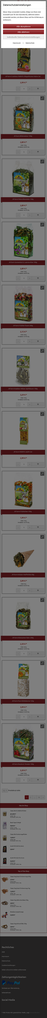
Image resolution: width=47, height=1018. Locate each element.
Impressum (17, 43)
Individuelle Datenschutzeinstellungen (23, 37)
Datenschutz (30, 43)
